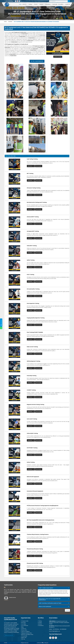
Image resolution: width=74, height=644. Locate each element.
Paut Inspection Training (33, 303)
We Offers (23, 622)
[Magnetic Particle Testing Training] (14, 410)
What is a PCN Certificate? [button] (45, 606)
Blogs (22, 627)
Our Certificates (24, 625)
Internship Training (31, 375)
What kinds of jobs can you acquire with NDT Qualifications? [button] (49, 599)
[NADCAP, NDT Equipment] (14, 482)
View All (67, 610)
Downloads (54, 4)
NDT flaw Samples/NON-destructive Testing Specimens (40, 520)
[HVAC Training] (14, 280)
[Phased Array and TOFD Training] (14, 568)
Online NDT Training (32, 245)
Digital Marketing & (58, 642)
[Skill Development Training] (14, 366)
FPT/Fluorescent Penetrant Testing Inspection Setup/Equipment (42, 505)
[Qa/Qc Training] (14, 265)
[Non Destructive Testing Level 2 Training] (14, 207)
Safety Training (31, 462)
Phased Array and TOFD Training (35, 563)
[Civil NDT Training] (14, 395)
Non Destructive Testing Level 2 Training (37, 202)
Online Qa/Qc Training (32, 433)
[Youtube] (17, 1)
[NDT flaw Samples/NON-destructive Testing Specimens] (14, 525)
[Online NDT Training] (14, 251)
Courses (36, 4)
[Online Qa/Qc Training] (14, 439)
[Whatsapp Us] (1, 327)
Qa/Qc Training (30, 260)
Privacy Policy (24, 630)
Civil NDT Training (31, 390)
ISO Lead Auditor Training (33, 289)
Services (41, 4)
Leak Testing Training (32, 159)
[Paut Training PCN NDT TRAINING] (14, 337)
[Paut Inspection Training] (14, 309)
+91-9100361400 (63, 629)
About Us (24, 4)
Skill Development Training (33, 361)
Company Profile (24, 621)
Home (20, 4)
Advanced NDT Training (33, 216)
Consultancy (48, 4)
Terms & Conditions (25, 631)
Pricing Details (24, 636)
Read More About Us (9, 635)
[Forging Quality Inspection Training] (14, 323)
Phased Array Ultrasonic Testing (35, 549)
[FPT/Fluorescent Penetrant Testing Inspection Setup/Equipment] (14, 511)
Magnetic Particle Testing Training (35, 404)
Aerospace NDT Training (33, 231)
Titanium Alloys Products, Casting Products (38, 534)
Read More (30, 166)
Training (30, 4)
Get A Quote (58, 56)
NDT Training (30, 173)
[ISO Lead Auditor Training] (14, 294)
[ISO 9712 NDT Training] (14, 453)
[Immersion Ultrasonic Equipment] (14, 496)
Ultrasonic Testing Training (33, 188)
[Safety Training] (14, 467)
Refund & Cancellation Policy (27, 634)
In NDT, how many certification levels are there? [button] (50, 603)
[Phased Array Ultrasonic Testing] (14, 554)
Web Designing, (52, 642)
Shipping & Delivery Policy (26, 633)
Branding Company (66, 642)
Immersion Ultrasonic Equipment (35, 491)
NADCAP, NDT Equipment (33, 476)
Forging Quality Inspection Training (35, 318)
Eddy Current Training (32, 346)
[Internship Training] (14, 381)
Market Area (23, 637)
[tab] (54, 588)
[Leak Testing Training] (14, 164)
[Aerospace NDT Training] (14, 236)
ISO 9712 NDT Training (32, 447)
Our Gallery (60, 4)
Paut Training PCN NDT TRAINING (35, 332)
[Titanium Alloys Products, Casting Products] (14, 540)
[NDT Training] (14, 179)
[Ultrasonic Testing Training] (14, 193)
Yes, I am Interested (37, 61)
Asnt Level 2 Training (32, 419)
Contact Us (67, 4)
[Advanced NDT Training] (14, 222)
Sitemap (23, 639)
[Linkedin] (19, 1)
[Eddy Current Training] (14, 352)
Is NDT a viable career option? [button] (46, 588)
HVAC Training (30, 274)
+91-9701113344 (9, 1)
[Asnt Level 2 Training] (14, 424)
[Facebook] (15, 1)
